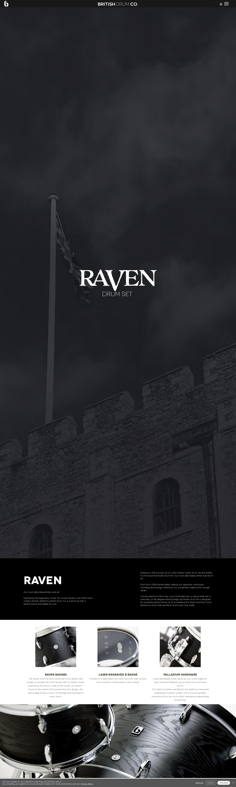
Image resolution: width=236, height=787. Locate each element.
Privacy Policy (87, 784)
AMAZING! (224, 783)
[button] (221, 3)
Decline (210, 783)
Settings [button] (199, 783)
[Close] (233, 783)
